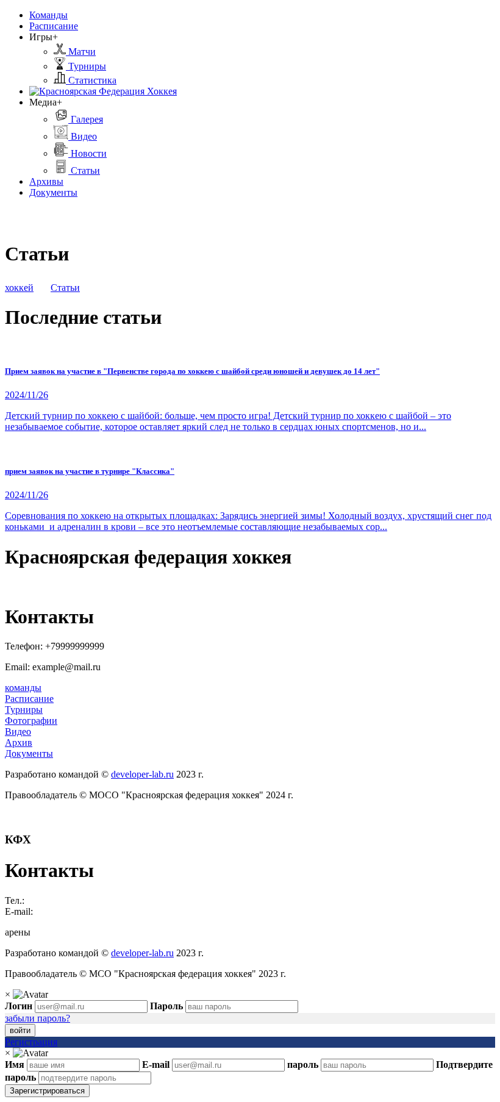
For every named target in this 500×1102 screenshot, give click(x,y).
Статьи (84, 170)
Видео (82, 136)
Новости (87, 153)
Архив (18, 742)
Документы (53, 192)
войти (20, 1030)
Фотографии (31, 720)
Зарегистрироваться (47, 1090)
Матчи (81, 51)
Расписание (53, 26)
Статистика (91, 80)
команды (23, 687)
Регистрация (31, 1042)
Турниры (86, 66)
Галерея (85, 119)
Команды (48, 15)
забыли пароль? (37, 1018)
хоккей (19, 287)
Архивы (46, 181)
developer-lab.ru (142, 774)
